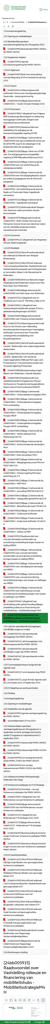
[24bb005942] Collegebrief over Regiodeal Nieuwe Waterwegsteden (25, 241)
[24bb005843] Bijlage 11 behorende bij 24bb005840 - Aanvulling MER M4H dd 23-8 (23, 489)
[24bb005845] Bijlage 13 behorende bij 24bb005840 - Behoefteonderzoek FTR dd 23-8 (24, 504)
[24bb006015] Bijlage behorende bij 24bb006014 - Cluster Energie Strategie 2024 (24, 102)
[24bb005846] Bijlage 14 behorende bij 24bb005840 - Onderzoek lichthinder (23, 512)
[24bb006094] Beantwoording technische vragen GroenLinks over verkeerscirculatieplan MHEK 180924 (24, 847)
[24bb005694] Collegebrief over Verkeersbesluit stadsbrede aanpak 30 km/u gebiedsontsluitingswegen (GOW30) (23, 308)
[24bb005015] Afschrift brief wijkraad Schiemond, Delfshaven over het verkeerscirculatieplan (22, 894)
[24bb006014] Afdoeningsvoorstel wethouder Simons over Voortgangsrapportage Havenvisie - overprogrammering (24, 93)
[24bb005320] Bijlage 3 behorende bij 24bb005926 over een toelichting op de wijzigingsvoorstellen (22, 165)
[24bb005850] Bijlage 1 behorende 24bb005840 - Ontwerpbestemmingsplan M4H (24, 393)
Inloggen (38, 1022)
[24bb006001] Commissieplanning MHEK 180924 (24, 673)
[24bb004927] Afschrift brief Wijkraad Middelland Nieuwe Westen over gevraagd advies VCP (22, 873)
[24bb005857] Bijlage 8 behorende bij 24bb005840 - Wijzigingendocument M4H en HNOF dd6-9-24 (23, 462)
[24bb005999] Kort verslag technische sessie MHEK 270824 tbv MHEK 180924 (22, 759)
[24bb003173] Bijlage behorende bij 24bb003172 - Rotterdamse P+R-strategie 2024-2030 (22, 825)
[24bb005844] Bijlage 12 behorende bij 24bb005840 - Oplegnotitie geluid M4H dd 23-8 (24, 497)
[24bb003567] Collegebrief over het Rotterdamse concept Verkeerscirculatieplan (23, 798)
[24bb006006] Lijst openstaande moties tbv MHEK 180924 (23, 658)
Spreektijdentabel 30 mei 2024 (21, 721)
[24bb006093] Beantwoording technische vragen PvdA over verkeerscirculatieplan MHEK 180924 (24, 836)
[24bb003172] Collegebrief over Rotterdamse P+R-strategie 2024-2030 (21, 816)
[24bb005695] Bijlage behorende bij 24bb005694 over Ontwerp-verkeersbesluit (23, 317)
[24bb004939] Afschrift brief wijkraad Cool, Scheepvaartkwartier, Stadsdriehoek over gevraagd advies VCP (24, 883)
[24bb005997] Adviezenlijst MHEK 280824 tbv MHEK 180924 (24, 744)
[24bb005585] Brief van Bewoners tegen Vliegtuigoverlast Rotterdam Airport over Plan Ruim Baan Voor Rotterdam (24, 283)
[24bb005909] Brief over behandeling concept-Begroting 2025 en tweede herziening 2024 (24, 77)
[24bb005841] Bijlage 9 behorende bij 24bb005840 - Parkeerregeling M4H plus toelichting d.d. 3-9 (22, 473)
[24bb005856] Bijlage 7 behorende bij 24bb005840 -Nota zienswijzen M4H (22, 453)
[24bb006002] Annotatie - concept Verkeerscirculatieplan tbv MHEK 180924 (22, 790)
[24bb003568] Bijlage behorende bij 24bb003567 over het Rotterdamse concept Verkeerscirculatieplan (23, 807)
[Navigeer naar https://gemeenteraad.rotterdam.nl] (14, 9)
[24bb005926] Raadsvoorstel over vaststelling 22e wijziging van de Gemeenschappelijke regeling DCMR (21, 130)
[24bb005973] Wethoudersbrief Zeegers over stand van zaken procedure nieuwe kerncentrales (23, 210)
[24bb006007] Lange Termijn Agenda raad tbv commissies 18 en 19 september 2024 (24, 681)
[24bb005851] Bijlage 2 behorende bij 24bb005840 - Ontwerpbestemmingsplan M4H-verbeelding (22, 402)
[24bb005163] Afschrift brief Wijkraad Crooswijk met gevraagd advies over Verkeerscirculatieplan (22, 923)
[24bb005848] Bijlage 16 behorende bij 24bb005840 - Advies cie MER (23, 530)
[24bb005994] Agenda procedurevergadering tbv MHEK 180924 (22, 63)
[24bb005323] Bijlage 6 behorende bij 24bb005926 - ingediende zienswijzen (22, 201)
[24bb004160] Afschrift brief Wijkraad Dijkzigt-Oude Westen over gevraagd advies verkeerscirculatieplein (23, 862)
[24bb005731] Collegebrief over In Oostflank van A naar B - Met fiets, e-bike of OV (24, 299)
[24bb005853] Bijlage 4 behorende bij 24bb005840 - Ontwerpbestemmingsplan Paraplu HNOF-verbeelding (22, 423)
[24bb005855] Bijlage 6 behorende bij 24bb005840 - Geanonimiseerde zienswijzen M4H (23, 444)
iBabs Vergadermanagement (16, 1022)
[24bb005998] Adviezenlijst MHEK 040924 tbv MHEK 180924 (25, 751)
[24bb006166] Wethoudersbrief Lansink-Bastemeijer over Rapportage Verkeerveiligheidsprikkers (23, 933)
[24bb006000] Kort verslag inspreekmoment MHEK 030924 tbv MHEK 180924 (22, 768)
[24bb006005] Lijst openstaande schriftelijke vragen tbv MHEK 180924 (20, 650)
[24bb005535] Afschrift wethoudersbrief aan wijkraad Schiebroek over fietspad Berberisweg (23, 255)
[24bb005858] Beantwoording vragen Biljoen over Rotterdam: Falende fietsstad (22, 372)
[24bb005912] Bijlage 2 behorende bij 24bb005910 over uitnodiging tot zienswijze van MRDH (23, 566)
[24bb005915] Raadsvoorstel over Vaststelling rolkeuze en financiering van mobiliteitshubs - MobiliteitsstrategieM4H (22, 618)
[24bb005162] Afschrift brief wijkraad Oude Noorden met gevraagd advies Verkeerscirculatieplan (22, 912)
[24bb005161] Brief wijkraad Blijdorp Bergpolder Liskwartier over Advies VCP (22, 903)
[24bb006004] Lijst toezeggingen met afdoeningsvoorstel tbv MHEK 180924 (22, 642)
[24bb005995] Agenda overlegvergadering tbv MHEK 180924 (25, 714)
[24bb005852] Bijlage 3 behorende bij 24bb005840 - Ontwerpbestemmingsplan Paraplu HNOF (22, 413)
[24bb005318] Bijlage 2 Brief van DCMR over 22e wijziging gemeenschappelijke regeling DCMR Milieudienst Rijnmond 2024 (23, 154)
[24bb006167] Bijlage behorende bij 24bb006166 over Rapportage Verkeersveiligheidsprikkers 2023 (21, 944)
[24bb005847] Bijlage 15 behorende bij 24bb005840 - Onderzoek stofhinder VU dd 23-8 (24, 521)
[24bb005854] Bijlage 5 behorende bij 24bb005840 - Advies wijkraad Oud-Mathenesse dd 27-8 (22, 434)
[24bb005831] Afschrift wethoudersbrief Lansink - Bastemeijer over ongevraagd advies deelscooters (24, 346)
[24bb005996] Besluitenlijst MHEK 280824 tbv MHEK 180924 (24, 50)
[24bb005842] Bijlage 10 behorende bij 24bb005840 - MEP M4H (23, 482)
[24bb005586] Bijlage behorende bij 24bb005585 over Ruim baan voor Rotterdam (23, 291)
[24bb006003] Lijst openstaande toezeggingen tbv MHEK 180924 (20, 635)
